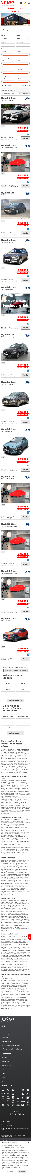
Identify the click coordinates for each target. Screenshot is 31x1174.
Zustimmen (22, 1171)
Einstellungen (9, 1171)
